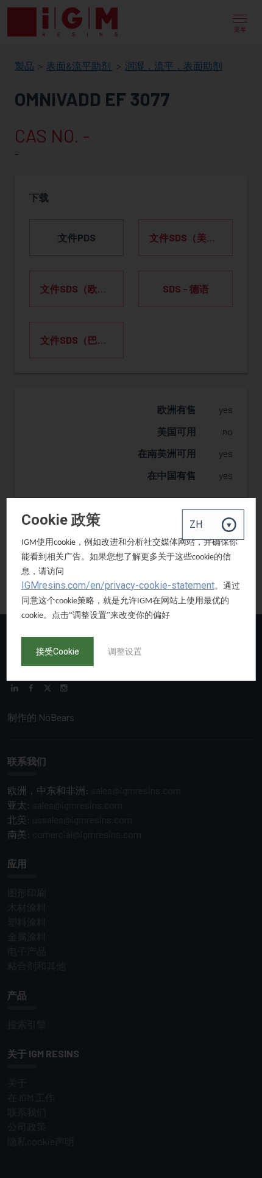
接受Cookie (57, 651)
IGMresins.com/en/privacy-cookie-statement (117, 585)
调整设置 (125, 651)
